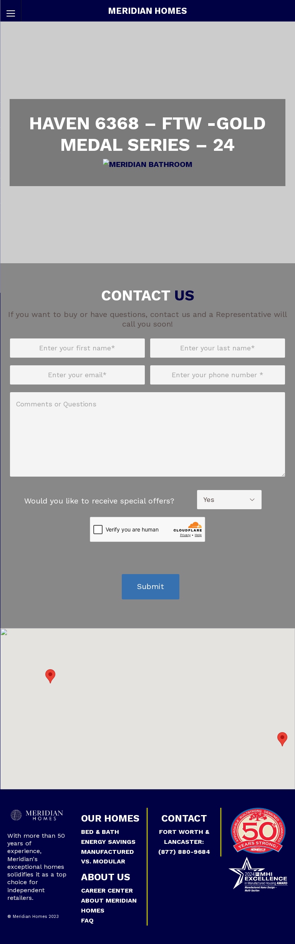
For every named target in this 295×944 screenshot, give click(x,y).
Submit (150, 586)
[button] (50, 676)
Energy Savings (108, 841)
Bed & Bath (100, 831)
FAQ (87, 920)
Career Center (107, 890)
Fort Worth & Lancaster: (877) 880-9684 (184, 841)
